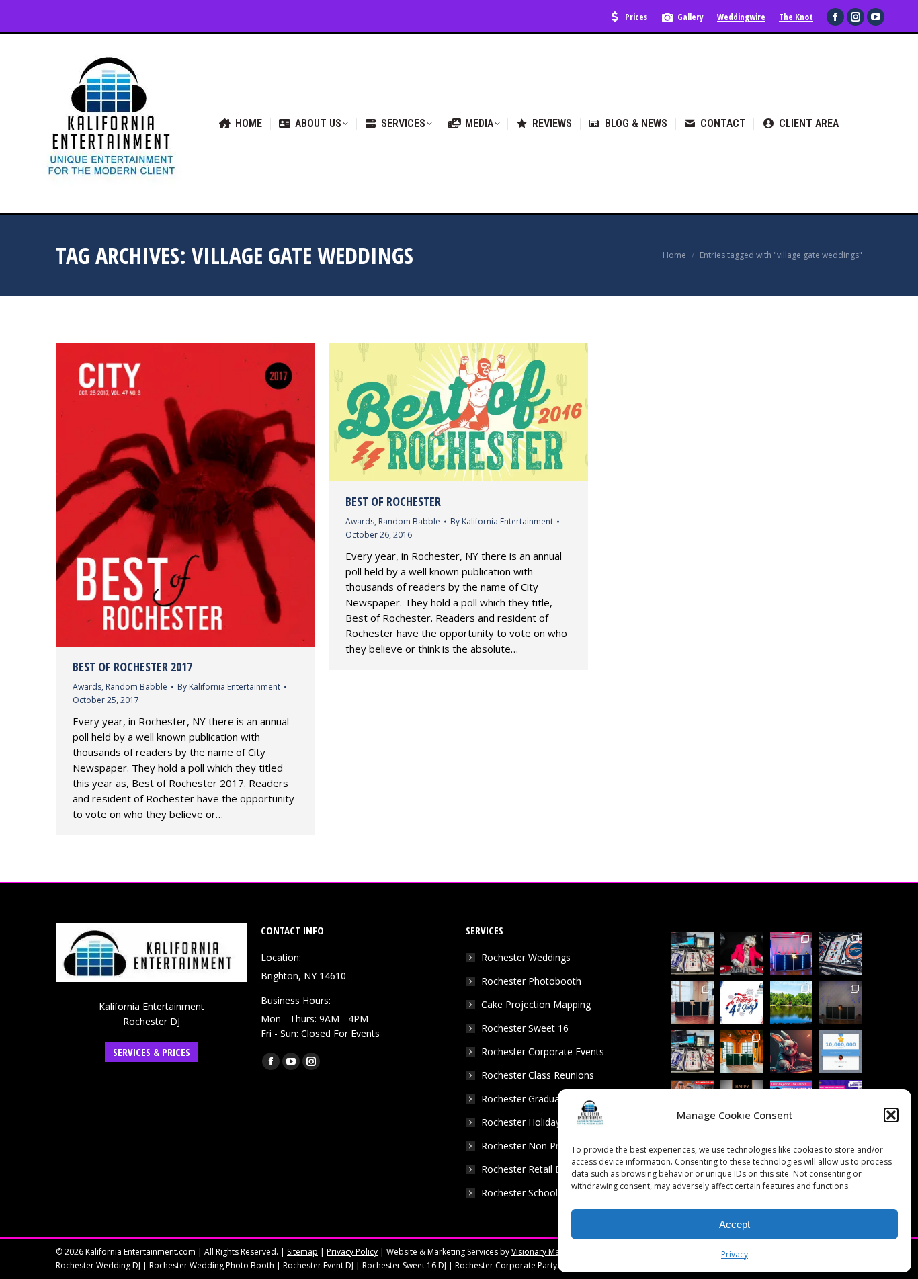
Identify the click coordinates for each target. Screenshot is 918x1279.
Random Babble (136, 686)
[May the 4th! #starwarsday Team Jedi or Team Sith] (692, 953)
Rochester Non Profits (530, 1145)
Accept (734, 1224)
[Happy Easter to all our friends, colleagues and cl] (791, 1051)
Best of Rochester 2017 (132, 667)
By (228, 686)
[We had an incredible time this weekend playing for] (791, 953)
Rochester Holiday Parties (537, 1122)
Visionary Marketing (548, 1251)
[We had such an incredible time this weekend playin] (840, 1002)
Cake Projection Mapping (536, 1004)
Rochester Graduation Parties (545, 1098)
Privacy (734, 1254)
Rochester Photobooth (531, 981)
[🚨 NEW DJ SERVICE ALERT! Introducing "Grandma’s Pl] (741, 953)
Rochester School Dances (537, 1192)
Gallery (690, 17)
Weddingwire (741, 17)
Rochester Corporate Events (542, 1051)
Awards (87, 686)
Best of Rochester (393, 501)
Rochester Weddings (526, 957)
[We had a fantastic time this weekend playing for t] (741, 1051)
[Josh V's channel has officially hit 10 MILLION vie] (840, 1051)
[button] (891, 1115)
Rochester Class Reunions (537, 1075)
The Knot (796, 17)
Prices (636, 17)
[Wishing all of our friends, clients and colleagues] (741, 1002)
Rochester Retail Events (532, 1169)
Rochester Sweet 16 (525, 1028)
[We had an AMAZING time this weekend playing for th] (692, 1002)
